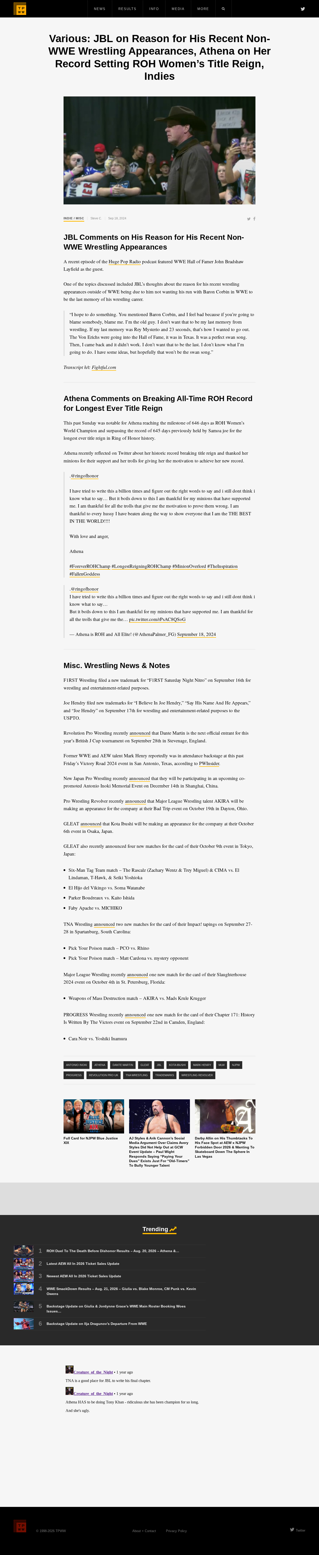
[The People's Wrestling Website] (20, 8)
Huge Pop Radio (125, 261)
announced (140, 733)
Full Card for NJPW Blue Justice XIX (91, 1140)
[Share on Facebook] (254, 219)
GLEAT (145, 1064)
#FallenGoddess (85, 574)
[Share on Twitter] (249, 219)
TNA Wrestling (137, 1075)
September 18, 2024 (196, 634)
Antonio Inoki (76, 1064)
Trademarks (164, 1075)
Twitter (300, 1530)
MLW (222, 1064)
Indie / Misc (74, 218)
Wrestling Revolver (197, 1075)
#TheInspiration (222, 566)
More (203, 9)
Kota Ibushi (177, 1064)
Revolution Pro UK (103, 1075)
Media (178, 9)
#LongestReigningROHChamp (141, 566)
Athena (99, 1064)
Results (127, 9)
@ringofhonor (84, 475)
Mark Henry (202, 1064)
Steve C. (96, 218)
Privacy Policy (176, 1531)
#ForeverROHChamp (90, 566)
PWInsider (209, 763)
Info (154, 9)
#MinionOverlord (189, 566)
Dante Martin (123, 1064)
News (100, 9)
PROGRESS (73, 1075)
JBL (159, 1064)
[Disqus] (159, 1426)
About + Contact (144, 1531)
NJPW (236, 1064)
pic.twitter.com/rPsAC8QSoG (157, 619)
